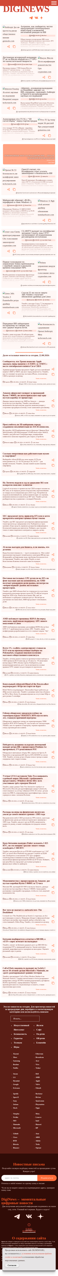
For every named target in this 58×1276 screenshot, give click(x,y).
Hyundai (16, 1081)
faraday (27, 111)
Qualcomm (40, 1101)
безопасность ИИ (35, 192)
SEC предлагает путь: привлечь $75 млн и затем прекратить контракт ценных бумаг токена (26, 517)
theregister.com (24, 569)
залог (50, 872)
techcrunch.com (37, 111)
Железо (7, 413)
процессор (45, 415)
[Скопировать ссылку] (14, 46)
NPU (37, 139)
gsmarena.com (32, 139)
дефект (49, 735)
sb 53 (22, 192)
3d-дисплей (26, 139)
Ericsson (16, 1088)
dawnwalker (24, 704)
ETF (32, 959)
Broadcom (40, 1057)
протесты (50, 50)
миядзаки (46, 930)
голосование (30, 254)
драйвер (45, 223)
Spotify (15, 1094)
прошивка (53, 639)
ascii (23, 444)
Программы (12, 205)
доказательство (51, 80)
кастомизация (40, 930)
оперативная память (45, 473)
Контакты (29, 1231)
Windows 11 (36, 223)
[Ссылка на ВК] (36, 18)
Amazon (18, 415)
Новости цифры (9, 442)
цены (54, 507)
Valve (38, 1084)
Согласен (12, 1265)
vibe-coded (30, 569)
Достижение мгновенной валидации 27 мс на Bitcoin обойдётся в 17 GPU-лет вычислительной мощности (20, 59)
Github (15, 1134)
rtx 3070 (29, 735)
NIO (14, 1121)
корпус (44, 767)
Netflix (15, 1068)
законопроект (36, 254)
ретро (54, 316)
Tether (38, 1068)
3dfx (26, 316)
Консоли (53, 704)
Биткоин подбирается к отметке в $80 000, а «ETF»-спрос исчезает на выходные (24, 940)
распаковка (52, 901)
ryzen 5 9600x (22, 901)
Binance (16, 1148)
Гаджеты (15, 124)
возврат (32, 415)
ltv (41, 872)
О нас (29, 1229)
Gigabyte (25, 735)
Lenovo (38, 1117)
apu (31, 639)
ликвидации (40, 959)
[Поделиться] (8, 46)
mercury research (27, 609)
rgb (23, 223)
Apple (21, 384)
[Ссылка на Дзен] (41, 18)
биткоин (35, 959)
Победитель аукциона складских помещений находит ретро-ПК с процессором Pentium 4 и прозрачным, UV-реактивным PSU (24, 747)
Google (16, 1084)
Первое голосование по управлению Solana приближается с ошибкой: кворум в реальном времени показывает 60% (18, 265)
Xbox (49, 704)
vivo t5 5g (40, 139)
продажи (50, 834)
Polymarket (22, 675)
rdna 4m (41, 639)
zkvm (40, 80)
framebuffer (29, 316)
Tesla (38, 1144)
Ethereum (39, 1054)
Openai (38, 1148)
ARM (38, 1137)
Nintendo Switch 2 (14, 930)
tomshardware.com (29, 223)
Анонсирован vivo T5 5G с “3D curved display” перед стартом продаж (20, 120)
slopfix (18, 569)
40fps (20, 704)
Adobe (38, 1141)
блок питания (39, 767)
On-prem (40, 1034)
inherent (31, 111)
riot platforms (45, 872)
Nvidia (15, 1117)
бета (44, 995)
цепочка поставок (51, 384)
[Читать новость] (11, 34)
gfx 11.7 (34, 639)
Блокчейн (12, 64)
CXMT (25, 384)
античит (41, 223)
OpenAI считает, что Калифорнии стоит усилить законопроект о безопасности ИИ (37, 171)
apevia (22, 767)
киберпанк (52, 444)
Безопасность (11, 330)
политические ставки (42, 675)
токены (53, 538)
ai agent (19, 111)
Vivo (37, 1064)
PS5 (29, 704)
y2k (35, 767)
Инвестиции (31, 538)
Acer (37, 1061)
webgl (43, 444)
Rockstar (39, 1094)
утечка (53, 803)
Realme (16, 1064)
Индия (44, 139)
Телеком (18, 1043)
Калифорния (45, 192)
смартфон (53, 473)
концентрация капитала (31, 675)
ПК (48, 901)
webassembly (39, 444)
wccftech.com (30, 384)
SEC (26, 538)
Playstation (40, 1104)
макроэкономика (48, 959)
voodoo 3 (46, 316)
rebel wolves (33, 704)
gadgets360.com (23, 473)
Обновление (50, 223)
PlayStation (25, 834)
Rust (25, 444)
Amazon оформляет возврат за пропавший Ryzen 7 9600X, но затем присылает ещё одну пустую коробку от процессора (24, 395)
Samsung (16, 1061)
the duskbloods (21, 930)
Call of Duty (12, 995)
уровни (53, 959)
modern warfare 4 (23, 995)
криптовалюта (37, 538)
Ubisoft (38, 1088)
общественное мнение (42, 50)
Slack (15, 1108)
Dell (37, 1074)
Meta (28, 347)
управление (45, 285)
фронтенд (50, 285)
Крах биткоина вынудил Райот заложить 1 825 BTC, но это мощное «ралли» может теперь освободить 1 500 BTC (25, 845)
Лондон (42, 111)
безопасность (44, 347)
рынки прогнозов (51, 675)
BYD (15, 1141)
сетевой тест (52, 930)
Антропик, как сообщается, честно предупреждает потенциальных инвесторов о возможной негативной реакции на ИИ (37, 29)
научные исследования (50, 111)
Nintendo (19, 507)
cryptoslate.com (29, 80)
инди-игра (47, 444)
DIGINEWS (26, 9)
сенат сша (52, 254)
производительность (50, 995)
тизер (47, 139)
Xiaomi (16, 1054)
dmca (33, 803)
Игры (6, 702)
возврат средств (35, 507)
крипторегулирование (45, 254)
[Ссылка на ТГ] (12, 1216)
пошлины (50, 507)
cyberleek (25, 803)
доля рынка (43, 609)
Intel (21, 609)
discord (30, 803)
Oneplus (16, 1114)
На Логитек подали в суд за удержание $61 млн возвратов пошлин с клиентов (25, 484)
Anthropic (24, 50)
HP (37, 1128)
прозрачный (49, 767)
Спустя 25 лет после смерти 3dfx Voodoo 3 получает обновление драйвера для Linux (36, 295)
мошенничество (38, 415)
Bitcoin (23, 80)
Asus (37, 1134)
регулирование (51, 192)
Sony (15, 1101)
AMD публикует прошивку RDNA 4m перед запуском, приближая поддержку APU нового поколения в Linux (25, 621)
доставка (37, 901)
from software (6, 930)
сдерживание (52, 347)
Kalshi (18, 675)
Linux (34, 316)
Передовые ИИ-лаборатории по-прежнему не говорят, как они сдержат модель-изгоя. (16, 325)
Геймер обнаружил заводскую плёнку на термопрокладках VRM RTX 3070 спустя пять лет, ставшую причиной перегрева (25, 715)
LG (14, 1077)
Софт (39, 1030)
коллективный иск (43, 507)
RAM (29, 473)
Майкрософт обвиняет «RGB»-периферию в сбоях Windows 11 (17, 201)
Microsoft (17, 1128)
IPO (34, 50)
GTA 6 (36, 803)
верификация (45, 80)
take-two (40, 803)
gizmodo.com (30, 50)
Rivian (38, 1097)
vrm (41, 735)
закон (41, 192)
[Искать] (51, 18)
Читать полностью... (41, 378)
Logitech (15, 507)
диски (41, 834)
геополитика (39, 384)
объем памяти (37, 473)
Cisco (15, 1137)
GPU (34, 80)
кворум (40, 285)
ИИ (32, 35)
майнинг (53, 872)
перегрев (53, 735)
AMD (22, 415)
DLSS (17, 995)
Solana (30, 285)
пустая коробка (51, 415)
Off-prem (40, 1038)
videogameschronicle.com (42, 704)
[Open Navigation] (54, 3)
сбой (54, 223)
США (50, 538)
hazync (37, 80)
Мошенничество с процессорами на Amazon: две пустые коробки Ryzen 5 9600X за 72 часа (26, 882)
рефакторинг (52, 569)
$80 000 (21, 959)
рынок (53, 609)
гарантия (45, 735)
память (44, 384)
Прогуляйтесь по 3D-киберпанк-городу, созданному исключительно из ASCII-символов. (26, 425)
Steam (15, 1074)
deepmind (23, 111)
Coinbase (31, 872)
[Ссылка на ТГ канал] (31, 18)
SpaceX (16, 1097)
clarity (18, 254)
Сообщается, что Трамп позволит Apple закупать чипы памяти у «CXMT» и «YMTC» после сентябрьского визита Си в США (25, 363)
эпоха (54, 285)
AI (19, 473)
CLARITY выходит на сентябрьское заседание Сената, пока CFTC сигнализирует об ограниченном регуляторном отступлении (38, 234)
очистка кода (46, 569)
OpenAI (19, 192)
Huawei (38, 1124)
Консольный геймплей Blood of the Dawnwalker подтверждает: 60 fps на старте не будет (26, 685)
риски (54, 50)
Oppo (38, 1108)
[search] (44, 1018)
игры (32, 473)
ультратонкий (52, 139)
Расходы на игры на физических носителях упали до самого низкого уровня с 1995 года (24, 813)
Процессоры (49, 609)
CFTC (15, 254)
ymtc (35, 384)
